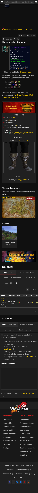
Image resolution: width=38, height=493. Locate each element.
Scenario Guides (26, 444)
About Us (29, 466)
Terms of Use (19, 478)
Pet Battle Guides (26, 441)
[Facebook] (20, 482)
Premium (19, 474)
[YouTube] (24, 482)
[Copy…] (27, 289)
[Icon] (5, 49)
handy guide (8, 349)
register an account (28, 393)
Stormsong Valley (8, 197)
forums (30, 356)
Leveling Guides (9, 427)
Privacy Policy (30, 474)
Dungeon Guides (26, 427)
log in (19, 393)
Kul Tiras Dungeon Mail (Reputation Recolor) (17, 96)
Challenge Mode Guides (28, 448)
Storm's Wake (20, 67)
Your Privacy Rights (23, 470)
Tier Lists (6, 444)
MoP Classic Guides (27, 416)
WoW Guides (7, 416)
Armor (20, 29)
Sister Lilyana (3, 299)
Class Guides (7, 419)
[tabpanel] (19, 300)
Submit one (23, 140)
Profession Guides (9, 434)
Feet (30, 29)
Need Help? (9, 466)
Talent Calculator (9, 441)
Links (23, 36)
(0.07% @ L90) (21, 61)
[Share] (36, 2)
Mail (25, 29)
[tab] (8, 272)
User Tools (20, 466)
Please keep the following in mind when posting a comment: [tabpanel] (19, 365)
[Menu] (2, 2)
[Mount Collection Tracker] (19, 256)
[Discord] (9, 482)
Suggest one (23, 179)
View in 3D (31, 36)
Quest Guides (25, 434)
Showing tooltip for (12, 72)
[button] (21, 211)
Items (15, 29)
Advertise (10, 470)
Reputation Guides (27, 437)
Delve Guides (7, 423)
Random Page (8, 474)
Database (7, 29)
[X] (13, 482)
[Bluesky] (17, 482)
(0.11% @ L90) (19, 60)
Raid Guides (7, 437)
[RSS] (28, 482)
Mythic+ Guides (8, 430)
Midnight (6, 448)
